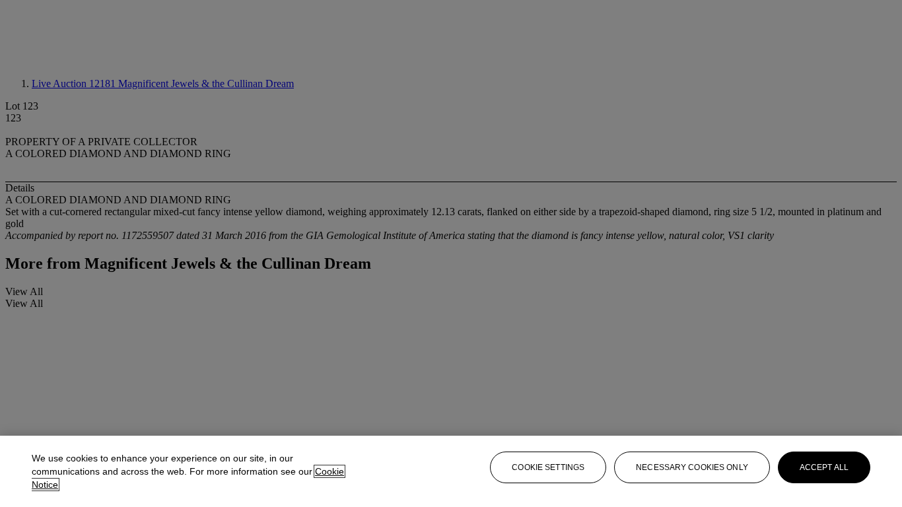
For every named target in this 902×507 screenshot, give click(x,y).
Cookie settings (548, 467)
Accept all (824, 467)
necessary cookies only (692, 467)
